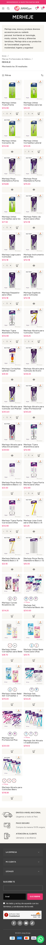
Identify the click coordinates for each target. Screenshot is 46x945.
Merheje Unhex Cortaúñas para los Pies (11, 218)
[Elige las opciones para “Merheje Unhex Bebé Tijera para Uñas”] (34, 660)
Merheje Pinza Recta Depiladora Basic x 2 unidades (12, 484)
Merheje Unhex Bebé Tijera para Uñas (33, 650)
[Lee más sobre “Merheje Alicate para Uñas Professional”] (34, 417)
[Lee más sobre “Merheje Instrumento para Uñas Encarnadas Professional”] (34, 265)
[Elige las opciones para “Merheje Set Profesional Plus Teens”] (12, 751)
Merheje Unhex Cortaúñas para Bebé (12, 650)
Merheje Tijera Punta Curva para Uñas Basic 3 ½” (12, 522)
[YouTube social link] (26, 923)
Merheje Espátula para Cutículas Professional (32, 294)
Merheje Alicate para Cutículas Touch (34, 331)
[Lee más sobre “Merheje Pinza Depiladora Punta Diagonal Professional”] (12, 190)
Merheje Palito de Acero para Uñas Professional (32, 218)
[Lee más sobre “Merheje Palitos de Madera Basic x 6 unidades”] (12, 569)
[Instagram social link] (19, 923)
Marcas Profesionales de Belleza (16, 59)
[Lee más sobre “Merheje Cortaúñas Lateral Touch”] (12, 379)
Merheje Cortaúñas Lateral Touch (11, 369)
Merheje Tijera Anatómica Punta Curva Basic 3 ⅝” (10, 332)
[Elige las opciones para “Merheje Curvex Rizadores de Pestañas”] (12, 616)
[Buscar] (8, 8)
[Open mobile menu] (3, 8)
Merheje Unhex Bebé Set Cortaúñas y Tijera (11, 695)
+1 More (27, 602)
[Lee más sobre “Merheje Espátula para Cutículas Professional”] (34, 303)
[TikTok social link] (32, 923)
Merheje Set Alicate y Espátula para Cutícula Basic (33, 742)
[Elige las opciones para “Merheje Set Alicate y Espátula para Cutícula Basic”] (34, 751)
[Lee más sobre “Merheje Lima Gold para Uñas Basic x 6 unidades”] (34, 531)
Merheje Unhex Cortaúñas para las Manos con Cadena (33, 104)
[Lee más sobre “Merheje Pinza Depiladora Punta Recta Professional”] (34, 190)
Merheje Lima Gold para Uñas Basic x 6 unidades (33, 522)
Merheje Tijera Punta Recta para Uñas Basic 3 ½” (34, 484)
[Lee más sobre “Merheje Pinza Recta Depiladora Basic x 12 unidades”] (34, 569)
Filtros (8, 75)
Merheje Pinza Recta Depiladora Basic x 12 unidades (34, 560)
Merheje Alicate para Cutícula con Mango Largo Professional (12, 408)
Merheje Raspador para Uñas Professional (11, 294)
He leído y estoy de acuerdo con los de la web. (20, 905)
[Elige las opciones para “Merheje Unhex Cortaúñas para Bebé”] (12, 660)
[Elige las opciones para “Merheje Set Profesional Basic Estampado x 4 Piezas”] (34, 704)
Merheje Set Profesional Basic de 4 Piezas (33, 607)
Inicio (4, 56)
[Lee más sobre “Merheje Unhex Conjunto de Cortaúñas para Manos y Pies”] (12, 151)
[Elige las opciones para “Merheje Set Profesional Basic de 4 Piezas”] (34, 616)
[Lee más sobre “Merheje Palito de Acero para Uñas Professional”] (34, 227)
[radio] (10, 599)
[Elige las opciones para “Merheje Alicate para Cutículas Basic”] (12, 798)
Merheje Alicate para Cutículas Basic (12, 788)
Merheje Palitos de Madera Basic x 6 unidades (11, 560)
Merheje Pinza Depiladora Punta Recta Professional (33, 180)
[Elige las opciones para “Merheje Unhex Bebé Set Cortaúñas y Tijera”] (12, 704)
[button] (12, 114)
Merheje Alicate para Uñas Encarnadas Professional (12, 446)
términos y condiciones (13, 906)
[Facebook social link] (13, 923)
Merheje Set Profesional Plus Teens (10, 740)
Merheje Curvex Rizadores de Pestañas (9, 604)
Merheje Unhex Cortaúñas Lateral (32, 142)
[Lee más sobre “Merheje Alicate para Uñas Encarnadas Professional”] (12, 455)
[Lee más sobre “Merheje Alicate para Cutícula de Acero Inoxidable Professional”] (34, 379)
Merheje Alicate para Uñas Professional (34, 407)
